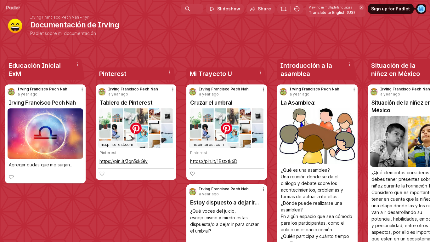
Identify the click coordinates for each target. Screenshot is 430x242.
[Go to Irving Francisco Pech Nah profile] (11, 91)
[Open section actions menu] (77, 64)
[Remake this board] (283, 9)
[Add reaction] (11, 177)
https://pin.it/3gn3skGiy (123, 161)
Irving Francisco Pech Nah (54, 17)
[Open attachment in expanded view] (45, 133)
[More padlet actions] (297, 9)
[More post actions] (82, 89)
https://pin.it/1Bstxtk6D (213, 161)
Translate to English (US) (332, 12)
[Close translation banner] (361, 7)
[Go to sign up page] (421, 9)
